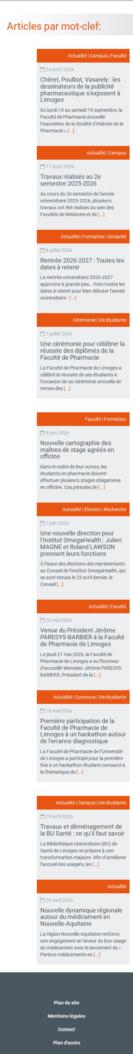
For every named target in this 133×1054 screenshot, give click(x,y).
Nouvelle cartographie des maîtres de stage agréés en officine (77, 449)
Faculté (118, 55)
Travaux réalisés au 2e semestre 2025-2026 (70, 180)
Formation (94, 236)
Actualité (77, 55)
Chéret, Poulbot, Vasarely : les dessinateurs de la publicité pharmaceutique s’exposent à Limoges (80, 89)
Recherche (115, 509)
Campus (98, 55)
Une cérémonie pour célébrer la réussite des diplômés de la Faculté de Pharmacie (82, 350)
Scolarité (117, 236)
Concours (85, 697)
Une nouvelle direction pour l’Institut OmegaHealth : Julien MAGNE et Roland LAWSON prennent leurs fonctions (81, 543)
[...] (71, 130)
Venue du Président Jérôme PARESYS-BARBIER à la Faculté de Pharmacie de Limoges (82, 637)
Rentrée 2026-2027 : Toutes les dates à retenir (82, 264)
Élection (92, 509)
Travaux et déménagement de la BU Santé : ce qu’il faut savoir (83, 830)
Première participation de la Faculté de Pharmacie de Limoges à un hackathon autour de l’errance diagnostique (83, 731)
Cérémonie (84, 320)
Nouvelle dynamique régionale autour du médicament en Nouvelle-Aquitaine (81, 917)
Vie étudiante (112, 320)
